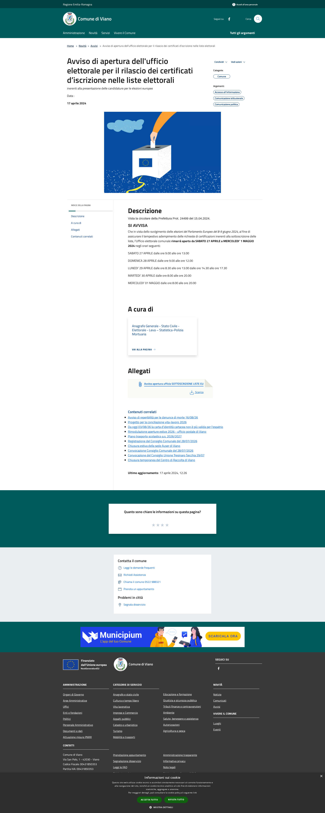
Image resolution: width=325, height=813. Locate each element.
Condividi (219, 62)
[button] (162, 807)
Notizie (217, 694)
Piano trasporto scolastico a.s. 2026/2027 (155, 436)
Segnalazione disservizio (127, 761)
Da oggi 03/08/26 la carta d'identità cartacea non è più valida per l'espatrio (175, 427)
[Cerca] (258, 19)
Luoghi (217, 723)
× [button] (321, 776)
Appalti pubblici (122, 719)
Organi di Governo (73, 694)
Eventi (217, 729)
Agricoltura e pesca (174, 731)
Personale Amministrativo (78, 725)
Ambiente (168, 713)
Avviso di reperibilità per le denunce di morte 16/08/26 (163, 417)
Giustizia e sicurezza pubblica (180, 700)
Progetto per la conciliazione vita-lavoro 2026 (157, 422)
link (195, 792)
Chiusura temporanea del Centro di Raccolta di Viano (161, 460)
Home (70, 46)
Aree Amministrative (75, 701)
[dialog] (162, 793)
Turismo (117, 731)
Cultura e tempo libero (126, 701)
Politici (67, 719)
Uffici (66, 707)
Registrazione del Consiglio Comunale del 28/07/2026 (162, 441)
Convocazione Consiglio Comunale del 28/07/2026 (160, 450)
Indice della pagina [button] (81, 205)
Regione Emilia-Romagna (77, 4)
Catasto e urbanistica (125, 725)
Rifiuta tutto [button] (176, 799)
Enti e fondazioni (72, 713)
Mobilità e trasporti (124, 737)
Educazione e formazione (177, 694)
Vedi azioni (236, 62)
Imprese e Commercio (125, 713)
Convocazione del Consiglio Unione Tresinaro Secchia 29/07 (166, 455)
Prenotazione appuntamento (129, 755)
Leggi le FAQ (120, 767)
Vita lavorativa (121, 707)
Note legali (169, 767)
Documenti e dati (73, 731)
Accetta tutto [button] (149, 799)
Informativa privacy (174, 761)
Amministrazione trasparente (180, 755)
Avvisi (94, 46)
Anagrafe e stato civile (126, 694)
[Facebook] (227, 18)
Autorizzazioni (171, 725)
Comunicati (219, 701)
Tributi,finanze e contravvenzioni (182, 706)
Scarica (199, 392)
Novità (82, 46)
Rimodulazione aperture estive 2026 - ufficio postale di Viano (167, 431)
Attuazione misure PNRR (77, 737)
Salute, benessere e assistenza (180, 719)
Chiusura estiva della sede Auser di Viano (154, 446)
